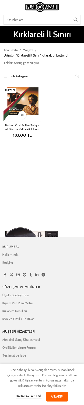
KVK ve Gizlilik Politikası (18, 319)
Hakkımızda (10, 255)
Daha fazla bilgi (29, 396)
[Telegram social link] (43, 274)
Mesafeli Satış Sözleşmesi (21, 340)
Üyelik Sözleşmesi (15, 295)
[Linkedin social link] (37, 274)
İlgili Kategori (18, 76)
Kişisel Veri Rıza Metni (17, 303)
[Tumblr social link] (31, 274)
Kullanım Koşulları (14, 311)
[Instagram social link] (18, 274)
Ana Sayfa (11, 50)
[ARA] (75, 20)
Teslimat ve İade (14, 355)
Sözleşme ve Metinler (21, 287)
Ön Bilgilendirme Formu (19, 347)
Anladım (57, 396)
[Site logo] (42, 6)
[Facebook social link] (5, 274)
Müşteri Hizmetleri (18, 331)
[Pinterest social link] (24, 274)
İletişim (7, 262)
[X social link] (11, 274)
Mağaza (28, 50)
